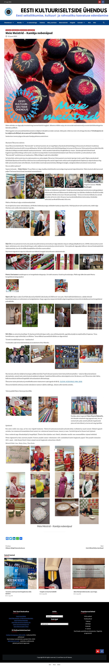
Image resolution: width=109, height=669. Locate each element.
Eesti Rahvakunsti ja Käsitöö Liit (21, 622)
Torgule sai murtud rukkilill (48, 592)
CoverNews (60, 657)
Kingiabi (72, 22)
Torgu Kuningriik (50, 587)
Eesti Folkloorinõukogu (21, 620)
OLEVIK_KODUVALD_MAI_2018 (71, 381)
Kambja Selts (15, 30)
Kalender (88, 626)
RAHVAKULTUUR (13, 641)
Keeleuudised (88, 619)
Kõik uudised (88, 616)
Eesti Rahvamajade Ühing (21, 626)
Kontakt (80, 22)
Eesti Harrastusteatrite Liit (21, 624)
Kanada (13, 587)
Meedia (19, 22)
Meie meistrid (63, 22)
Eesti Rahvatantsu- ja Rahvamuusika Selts (21, 618)
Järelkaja (8, 30)
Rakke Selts (82, 587)
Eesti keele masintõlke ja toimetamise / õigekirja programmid (88, 632)
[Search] (104, 22)
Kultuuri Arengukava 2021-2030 (15, 635)
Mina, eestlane (52, 22)
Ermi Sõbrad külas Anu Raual (94, 547)
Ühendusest (8, 22)
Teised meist (31, 30)
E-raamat (88, 628)
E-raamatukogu (32, 22)
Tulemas (42, 22)
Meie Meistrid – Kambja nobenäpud (54, 526)
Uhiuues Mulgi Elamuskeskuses (15, 547)
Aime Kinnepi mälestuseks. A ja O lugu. (85, 592)
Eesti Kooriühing (21, 616)
